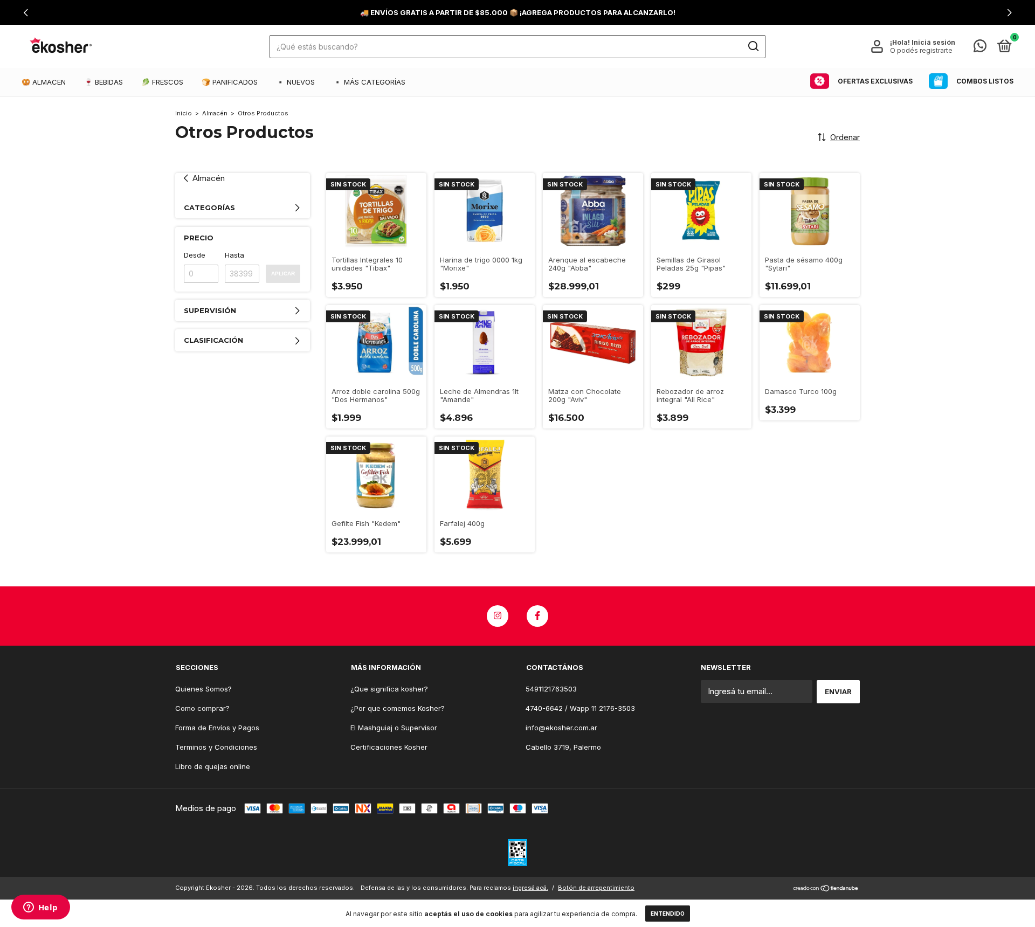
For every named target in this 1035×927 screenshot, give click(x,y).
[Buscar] (753, 46)
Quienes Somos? (203, 688)
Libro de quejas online (212, 766)
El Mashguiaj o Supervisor (393, 727)
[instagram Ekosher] (497, 616)
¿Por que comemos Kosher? (397, 708)
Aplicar (283, 273)
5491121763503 (551, 688)
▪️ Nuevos (295, 82)
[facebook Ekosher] (537, 616)
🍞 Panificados (230, 82)
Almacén (214, 113)
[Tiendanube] (826, 889)
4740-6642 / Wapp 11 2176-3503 (580, 708)
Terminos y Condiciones (216, 747)
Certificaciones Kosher (388, 747)
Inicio (183, 113)
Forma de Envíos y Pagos (217, 727)
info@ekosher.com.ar (561, 727)
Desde (194, 255)
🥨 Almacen (44, 82)
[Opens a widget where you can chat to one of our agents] (40, 908)
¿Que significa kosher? (389, 688)
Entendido (668, 913)
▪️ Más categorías (369, 82)
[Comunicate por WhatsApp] (980, 48)
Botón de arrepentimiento (596, 887)
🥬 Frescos (162, 82)
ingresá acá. (530, 887)
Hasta (234, 255)
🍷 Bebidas (103, 82)
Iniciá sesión (933, 42)
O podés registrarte (921, 50)
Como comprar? (202, 708)
